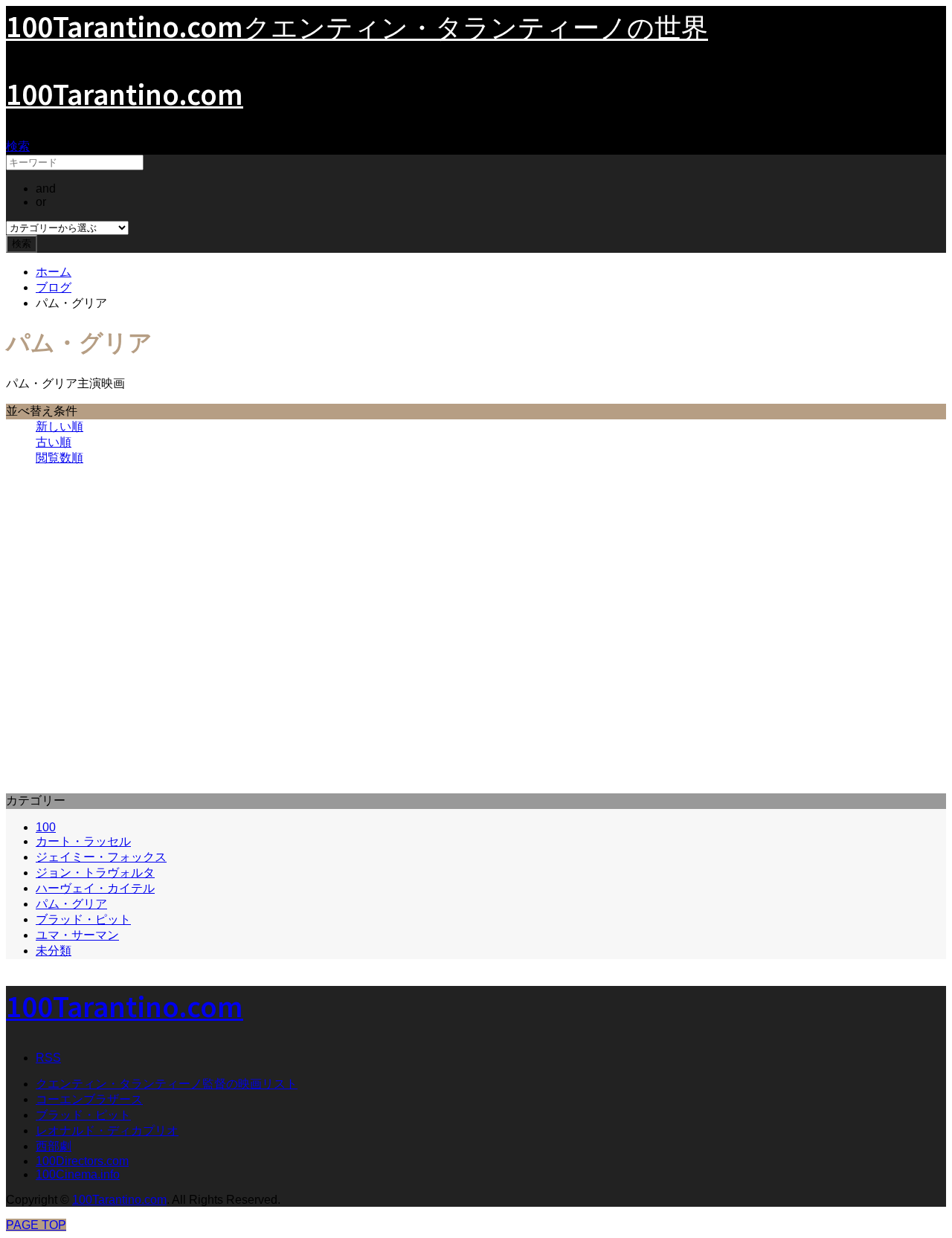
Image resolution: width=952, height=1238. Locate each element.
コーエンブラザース (89, 1099)
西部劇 (53, 1146)
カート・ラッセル (83, 841)
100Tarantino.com (124, 93)
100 (46, 827)
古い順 (53, 442)
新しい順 (59, 426)
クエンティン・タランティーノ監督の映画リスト (167, 1083)
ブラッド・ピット (83, 919)
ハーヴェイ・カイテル (95, 888)
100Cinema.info (78, 1174)
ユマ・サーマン (77, 935)
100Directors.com (82, 1161)
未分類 (53, 950)
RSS (48, 1057)
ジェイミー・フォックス (101, 857)
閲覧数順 (59, 457)
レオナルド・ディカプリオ (107, 1130)
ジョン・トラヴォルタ (95, 872)
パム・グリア (71, 903)
